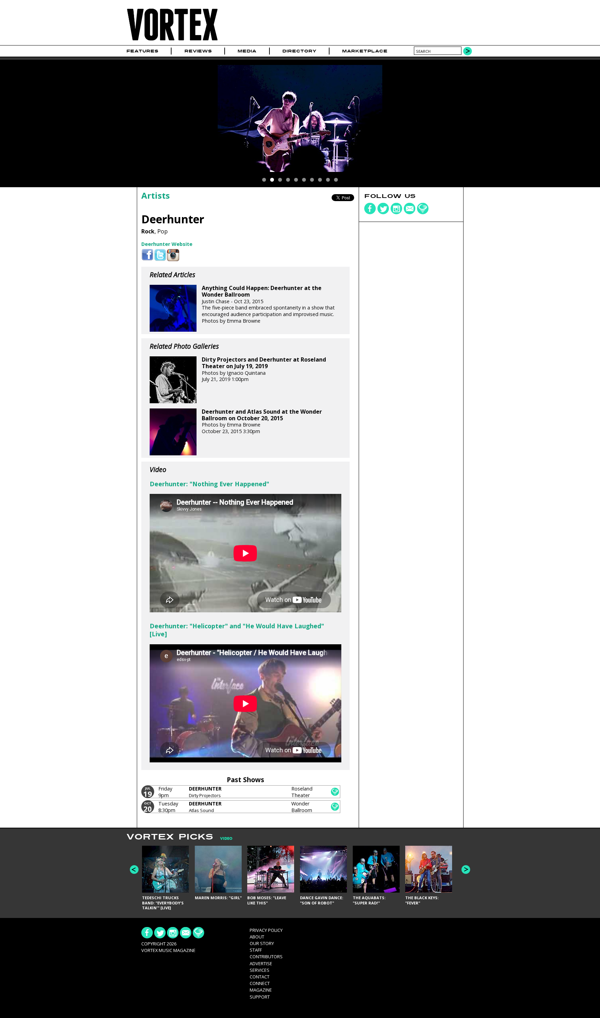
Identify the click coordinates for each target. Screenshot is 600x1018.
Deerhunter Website (166, 244)
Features (142, 51)
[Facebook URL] (147, 255)
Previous (134, 869)
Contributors (266, 956)
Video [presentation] (226, 839)
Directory (299, 51)
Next (465, 869)
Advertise (261, 963)
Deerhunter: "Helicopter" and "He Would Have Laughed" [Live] (237, 630)
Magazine (261, 990)
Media (247, 51)
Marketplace (365, 51)
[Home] (172, 41)
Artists (155, 195)
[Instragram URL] (173, 255)
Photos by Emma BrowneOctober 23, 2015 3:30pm (262, 421)
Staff (256, 950)
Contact (259, 977)
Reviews (198, 51)
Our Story (262, 943)
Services (259, 970)
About (257, 937)
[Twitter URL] (160, 255)
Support (260, 997)
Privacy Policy (266, 930)
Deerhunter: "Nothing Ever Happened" (209, 484)
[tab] (222, 839)
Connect (260, 983)
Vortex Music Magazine (168, 950)
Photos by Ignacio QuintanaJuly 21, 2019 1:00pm (264, 369)
